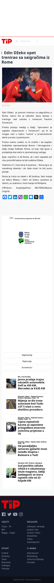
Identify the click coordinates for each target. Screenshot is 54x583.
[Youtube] (15, 514)
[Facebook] (4, 514)
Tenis (4, 559)
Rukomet (6, 562)
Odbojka (6, 565)
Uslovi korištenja (35, 559)
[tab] (27, 355)
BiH (3, 529)
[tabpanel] (27, 430)
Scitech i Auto (33, 532)
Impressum (32, 553)
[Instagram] (21, 514)
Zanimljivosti (33, 542)
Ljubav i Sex (32, 529)
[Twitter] (9, 514)
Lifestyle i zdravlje (35, 526)
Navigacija (22, 40)
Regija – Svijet (8, 532)
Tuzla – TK (6, 526)
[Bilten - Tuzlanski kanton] (27, 241)
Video (30, 539)
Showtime (32, 535)
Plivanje (5, 568)
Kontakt (31, 562)
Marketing (32, 556)
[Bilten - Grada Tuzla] (27, 234)
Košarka (6, 556)
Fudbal (5, 553)
